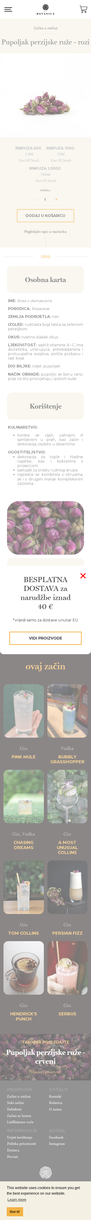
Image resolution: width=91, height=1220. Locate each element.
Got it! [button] (15, 1211)
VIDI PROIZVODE (45, 638)
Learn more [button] (16, 1200)
